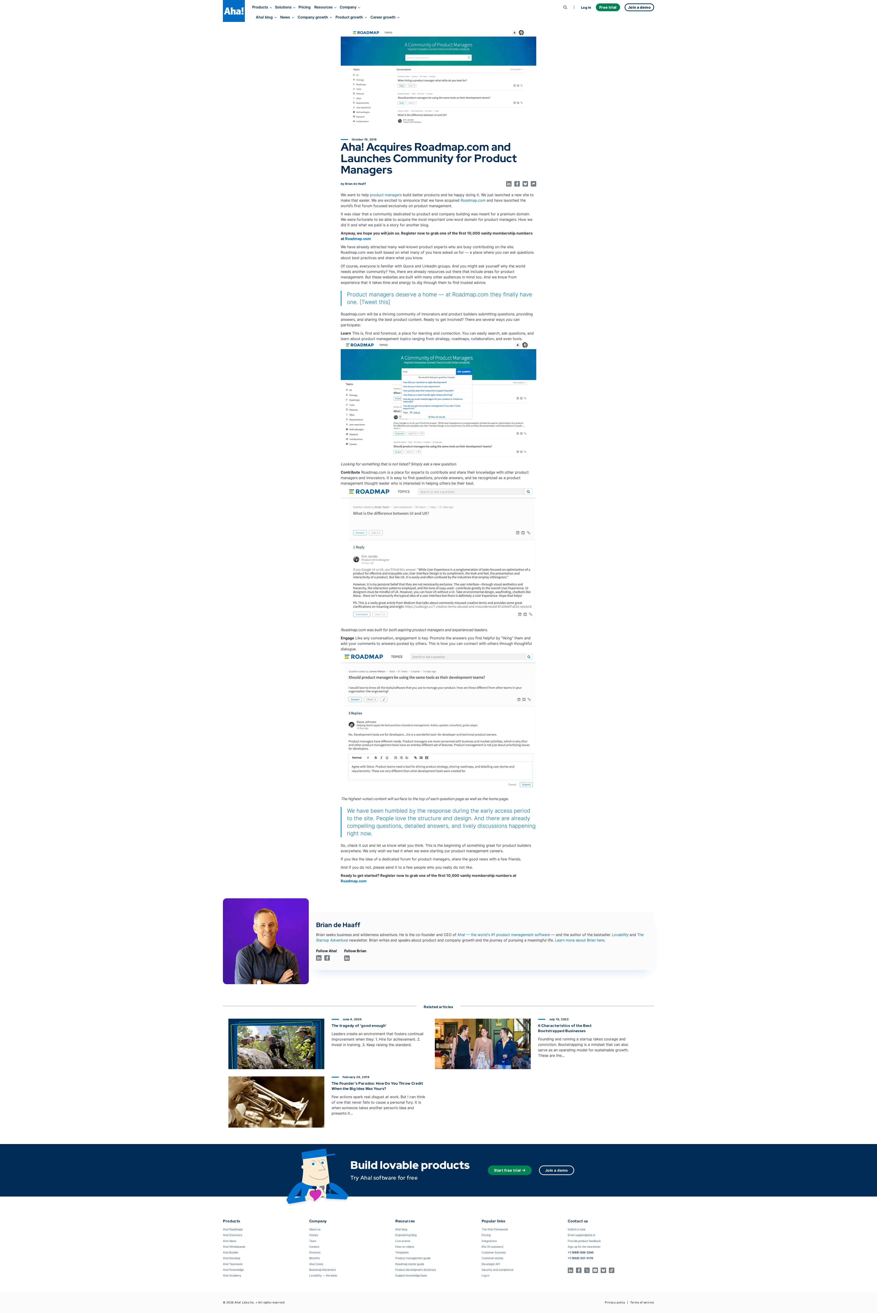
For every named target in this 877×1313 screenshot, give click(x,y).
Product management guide (413, 1258)
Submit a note (576, 1229)
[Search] (565, 7)
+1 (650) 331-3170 (580, 1258)
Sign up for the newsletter (584, 1246)
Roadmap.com (473, 200)
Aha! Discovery (232, 1235)
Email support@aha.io (581, 1235)
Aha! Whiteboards (234, 1246)
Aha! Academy (232, 1275)
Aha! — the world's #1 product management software (503, 934)
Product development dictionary (415, 1269)
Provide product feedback (584, 1241)
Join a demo (556, 1170)
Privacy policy (615, 1302)
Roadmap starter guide (409, 1264)
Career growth (383, 17)
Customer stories (492, 1258)
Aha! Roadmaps (233, 1229)
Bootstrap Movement (322, 1269)
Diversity (315, 1252)
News (285, 17)
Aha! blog (264, 17)
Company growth (313, 17)
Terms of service (642, 1302)
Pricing (304, 7)
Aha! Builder (230, 1252)
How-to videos (404, 1246)
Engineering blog (406, 1235)
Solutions (283, 7)
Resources (323, 7)
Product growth (349, 17)
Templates (402, 1252)
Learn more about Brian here (579, 940)
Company (348, 7)
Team (312, 1241)
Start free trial (507, 1170)
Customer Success (494, 1252)
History (313, 1235)
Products (260, 7)
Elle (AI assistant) (492, 1246)
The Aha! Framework (495, 1229)
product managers (386, 194)
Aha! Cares (316, 1264)
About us (314, 1229)
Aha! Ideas (229, 1241)
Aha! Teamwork (233, 1264)
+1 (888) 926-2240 (581, 1252)
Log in (586, 7)
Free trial (608, 7)
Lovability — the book (323, 1275)
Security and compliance (497, 1269)
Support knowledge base (411, 1275)
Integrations (489, 1241)
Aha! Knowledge (233, 1269)
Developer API (491, 1264)
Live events (402, 1241)
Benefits (314, 1258)
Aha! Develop (231, 1258)
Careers (314, 1246)
